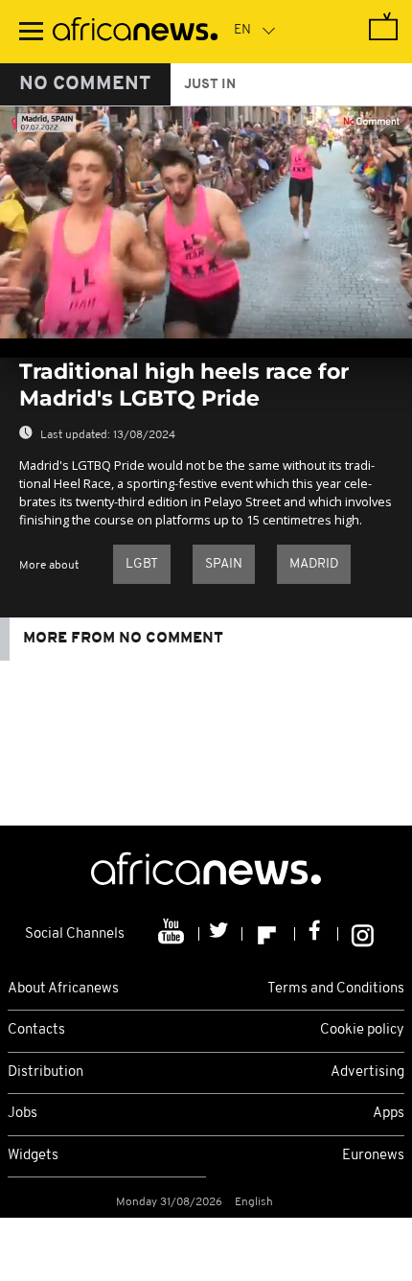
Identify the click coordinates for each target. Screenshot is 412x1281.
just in (210, 85)
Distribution (45, 1072)
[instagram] (362, 934)
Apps (388, 1113)
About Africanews (63, 989)
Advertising (367, 1072)
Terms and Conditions (335, 989)
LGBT (142, 564)
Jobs (22, 1113)
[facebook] (316, 934)
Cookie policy (362, 1030)
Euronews (373, 1156)
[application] (206, 222)
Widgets (33, 1156)
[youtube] (173, 934)
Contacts (36, 1030)
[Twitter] (220, 934)
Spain (223, 564)
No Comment (85, 84)
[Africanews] (135, 32)
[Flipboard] (268, 934)
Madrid (313, 564)
